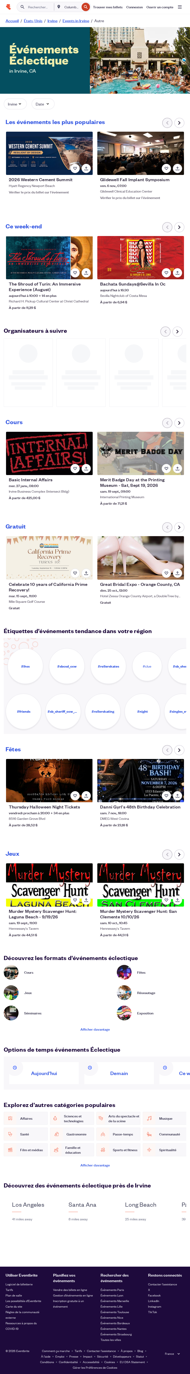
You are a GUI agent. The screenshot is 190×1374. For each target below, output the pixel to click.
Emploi (59, 1356)
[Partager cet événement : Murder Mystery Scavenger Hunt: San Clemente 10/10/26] (177, 900)
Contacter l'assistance (162, 1284)
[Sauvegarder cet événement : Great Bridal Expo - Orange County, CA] (166, 573)
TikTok (152, 1312)
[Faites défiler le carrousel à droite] (179, 123)
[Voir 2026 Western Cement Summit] (49, 153)
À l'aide (46, 1356)
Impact (87, 1356)
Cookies (109, 1362)
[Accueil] (8, 7)
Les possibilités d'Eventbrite (23, 1301)
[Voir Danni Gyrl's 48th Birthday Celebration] (140, 780)
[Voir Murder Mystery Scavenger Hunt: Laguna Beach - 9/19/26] (49, 885)
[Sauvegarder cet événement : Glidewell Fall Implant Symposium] (166, 168)
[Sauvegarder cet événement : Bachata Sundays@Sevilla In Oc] (166, 272)
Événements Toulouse (115, 1312)
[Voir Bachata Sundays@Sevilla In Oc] (140, 257)
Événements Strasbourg (116, 1334)
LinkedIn (153, 1301)
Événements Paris (112, 1289)
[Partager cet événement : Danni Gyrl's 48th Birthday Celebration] (177, 795)
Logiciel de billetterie (19, 1284)
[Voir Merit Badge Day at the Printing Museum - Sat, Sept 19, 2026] (140, 453)
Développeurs (122, 1356)
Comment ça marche (56, 1351)
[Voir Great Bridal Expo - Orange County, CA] (140, 557)
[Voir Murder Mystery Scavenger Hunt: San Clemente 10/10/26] (140, 885)
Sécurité (102, 1356)
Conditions (47, 1362)
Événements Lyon (112, 1295)
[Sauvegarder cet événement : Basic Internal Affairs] (75, 468)
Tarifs (9, 1289)
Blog (140, 1351)
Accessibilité (91, 1362)
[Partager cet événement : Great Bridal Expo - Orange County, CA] (177, 573)
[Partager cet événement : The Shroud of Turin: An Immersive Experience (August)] (86, 272)
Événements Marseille (115, 1301)
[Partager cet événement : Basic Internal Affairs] (86, 468)
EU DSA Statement (132, 1362)
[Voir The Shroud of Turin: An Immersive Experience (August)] (49, 257)
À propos (127, 1351)
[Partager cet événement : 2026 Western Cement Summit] (86, 168)
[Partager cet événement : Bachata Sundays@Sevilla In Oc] (177, 272)
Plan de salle (14, 1295)
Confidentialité (68, 1362)
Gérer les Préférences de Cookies (95, 1367)
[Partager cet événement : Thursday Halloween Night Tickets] (86, 795)
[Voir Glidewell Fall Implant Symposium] (140, 153)
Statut (140, 1356)
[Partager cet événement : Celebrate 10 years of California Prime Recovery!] (86, 573)
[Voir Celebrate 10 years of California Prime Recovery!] (49, 557)
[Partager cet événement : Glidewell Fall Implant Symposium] (177, 168)
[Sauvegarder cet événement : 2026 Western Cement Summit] (75, 168)
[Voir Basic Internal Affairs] (49, 453)
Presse (73, 1356)
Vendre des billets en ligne (70, 1289)
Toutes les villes (111, 1339)
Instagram (154, 1306)
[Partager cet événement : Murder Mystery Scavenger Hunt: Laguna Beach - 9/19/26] (86, 900)
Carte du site (14, 1306)
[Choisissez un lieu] (59, 6)
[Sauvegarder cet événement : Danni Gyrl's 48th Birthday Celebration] (166, 795)
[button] (15, 103)
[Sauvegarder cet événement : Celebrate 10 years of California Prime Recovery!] (75, 573)
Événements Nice (112, 1317)
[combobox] (72, 7)
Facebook (154, 1295)
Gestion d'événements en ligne (73, 1295)
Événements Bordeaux (115, 1323)
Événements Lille (112, 1306)
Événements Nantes (114, 1328)
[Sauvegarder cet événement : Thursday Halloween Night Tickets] (75, 795)
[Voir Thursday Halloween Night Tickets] (49, 780)
